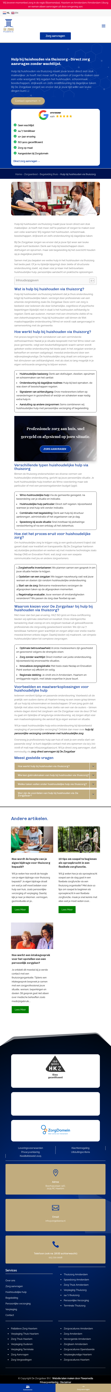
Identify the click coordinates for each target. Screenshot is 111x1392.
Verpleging (11, 1309)
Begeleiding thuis (49, 174)
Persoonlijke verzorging (18, 1304)
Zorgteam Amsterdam (76, 1344)
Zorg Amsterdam (73, 1333)
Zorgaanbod (31, 174)
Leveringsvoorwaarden (30, 1148)
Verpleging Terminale (22, 1349)
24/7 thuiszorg (71, 1295)
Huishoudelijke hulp (16, 1292)
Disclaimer (65, 1382)
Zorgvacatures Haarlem (76, 1359)
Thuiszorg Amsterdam (76, 1274)
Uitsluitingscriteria (80, 1152)
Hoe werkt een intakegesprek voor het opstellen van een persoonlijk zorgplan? (31, 959)
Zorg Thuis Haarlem (21, 1339)
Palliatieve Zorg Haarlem (24, 1328)
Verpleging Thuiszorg (75, 1290)
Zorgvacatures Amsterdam (78, 1328)
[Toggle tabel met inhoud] (90, 280)
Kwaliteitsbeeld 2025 (30, 1156)
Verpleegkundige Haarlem (78, 1354)
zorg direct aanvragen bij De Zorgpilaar (53, 751)
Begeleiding (11, 1298)
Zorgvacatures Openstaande (79, 1349)
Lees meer (20, 909)
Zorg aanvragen (55, 35)
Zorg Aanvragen (19, 1354)
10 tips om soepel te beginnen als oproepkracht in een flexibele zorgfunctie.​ (78, 862)
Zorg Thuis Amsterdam (76, 1284)
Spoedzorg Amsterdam (76, 1279)
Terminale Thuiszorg (75, 1305)
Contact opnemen (26, 100)
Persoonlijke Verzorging (76, 1300)
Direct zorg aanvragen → (26, 161)
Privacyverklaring (30, 1152)
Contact (9, 1315)
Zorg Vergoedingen (21, 1359)
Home (18, 174)
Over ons (10, 1281)
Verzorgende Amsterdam (77, 1339)
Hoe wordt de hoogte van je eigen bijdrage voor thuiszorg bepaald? (31, 862)
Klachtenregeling (80, 1148)
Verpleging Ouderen (22, 1344)
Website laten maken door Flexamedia (72, 1378)
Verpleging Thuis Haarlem (25, 1333)
